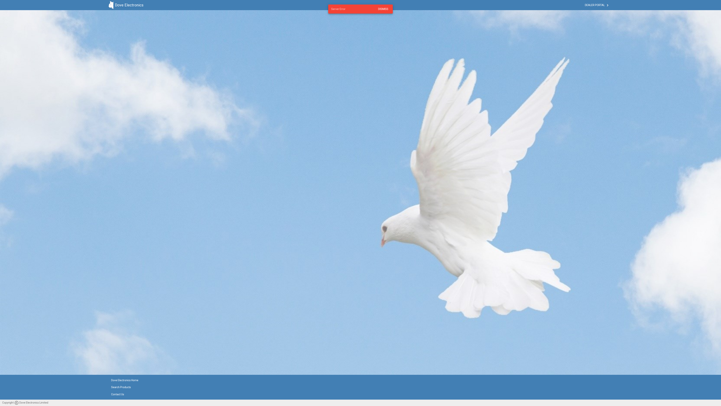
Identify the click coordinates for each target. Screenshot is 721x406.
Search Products (121, 387)
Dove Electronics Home (124, 380)
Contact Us (117, 394)
